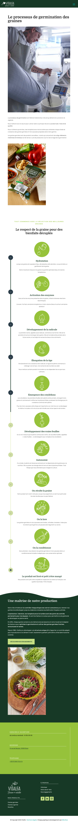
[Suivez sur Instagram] (52, 799)
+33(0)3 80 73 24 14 (16, 761)
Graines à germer (13, 805)
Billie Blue (65, 820)
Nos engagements (46, 792)
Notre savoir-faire (46, 789)
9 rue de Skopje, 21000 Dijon (19, 748)
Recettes (10, 807)
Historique (44, 787)
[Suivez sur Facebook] (43, 799)
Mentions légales (32, 820)
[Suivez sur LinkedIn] (47, 799)
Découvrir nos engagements (21, 641)
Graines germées (13, 802)
